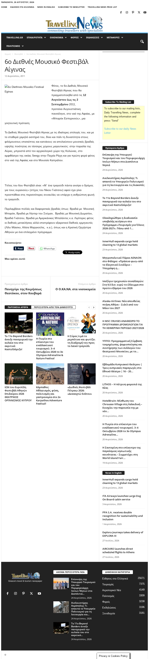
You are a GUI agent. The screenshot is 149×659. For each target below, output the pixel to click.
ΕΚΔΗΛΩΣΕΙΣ (92, 37)
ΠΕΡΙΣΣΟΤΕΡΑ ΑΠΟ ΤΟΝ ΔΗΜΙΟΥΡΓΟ (53, 307)
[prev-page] (89, 307)
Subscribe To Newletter (71, 7)
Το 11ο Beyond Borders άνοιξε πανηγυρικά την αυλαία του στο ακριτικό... (80, 629)
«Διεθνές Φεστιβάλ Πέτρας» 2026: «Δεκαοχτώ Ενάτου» (80, 390)
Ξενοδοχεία (108, 613)
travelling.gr (14, 37)
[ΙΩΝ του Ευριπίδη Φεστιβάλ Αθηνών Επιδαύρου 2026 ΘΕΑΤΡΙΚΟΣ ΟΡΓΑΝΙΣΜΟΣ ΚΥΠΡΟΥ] (19, 373)
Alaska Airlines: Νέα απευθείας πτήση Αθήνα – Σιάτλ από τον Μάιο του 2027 (121, 304)
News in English (46, 7)
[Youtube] (145, 12)
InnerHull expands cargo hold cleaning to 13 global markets (120, 243)
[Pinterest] (133, 12)
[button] (142, 42)
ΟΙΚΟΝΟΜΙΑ (56, 37)
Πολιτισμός (108, 596)
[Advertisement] (50, 173)
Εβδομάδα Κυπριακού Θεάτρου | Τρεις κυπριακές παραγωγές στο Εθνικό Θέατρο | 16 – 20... (122, 368)
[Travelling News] (74, 24)
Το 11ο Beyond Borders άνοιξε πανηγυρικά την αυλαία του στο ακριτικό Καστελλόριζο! (19, 342)
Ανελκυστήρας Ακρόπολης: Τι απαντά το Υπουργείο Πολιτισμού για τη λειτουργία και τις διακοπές (123, 181)
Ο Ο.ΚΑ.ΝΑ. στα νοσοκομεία (75, 289)
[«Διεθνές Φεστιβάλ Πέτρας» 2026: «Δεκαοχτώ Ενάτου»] (82, 373)
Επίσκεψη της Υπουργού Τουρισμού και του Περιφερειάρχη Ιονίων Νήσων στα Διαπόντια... (83, 586)
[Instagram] (127, 12)
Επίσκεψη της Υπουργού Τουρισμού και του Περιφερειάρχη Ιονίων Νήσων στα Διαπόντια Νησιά (123, 160)
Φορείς (106, 601)
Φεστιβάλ (18, 54)
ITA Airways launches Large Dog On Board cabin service (121, 497)
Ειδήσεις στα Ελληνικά (22, 7)
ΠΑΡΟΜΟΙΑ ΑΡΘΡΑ (18, 307)
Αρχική (8, 54)
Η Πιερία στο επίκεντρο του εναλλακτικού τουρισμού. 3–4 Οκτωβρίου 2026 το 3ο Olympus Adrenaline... (121, 429)
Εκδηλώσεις (109, 607)
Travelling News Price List (102, 7)
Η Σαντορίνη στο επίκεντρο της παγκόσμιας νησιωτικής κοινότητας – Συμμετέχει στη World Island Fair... (121, 453)
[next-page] (94, 307)
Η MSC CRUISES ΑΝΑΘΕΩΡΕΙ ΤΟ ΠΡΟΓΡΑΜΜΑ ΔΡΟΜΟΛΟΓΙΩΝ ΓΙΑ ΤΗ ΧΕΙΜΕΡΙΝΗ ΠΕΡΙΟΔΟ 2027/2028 (123, 324)
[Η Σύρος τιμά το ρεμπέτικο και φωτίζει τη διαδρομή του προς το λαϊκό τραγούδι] (82, 322)
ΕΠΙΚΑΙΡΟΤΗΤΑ (34, 37)
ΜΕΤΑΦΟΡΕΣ (113, 37)
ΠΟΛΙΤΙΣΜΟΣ (13, 46)
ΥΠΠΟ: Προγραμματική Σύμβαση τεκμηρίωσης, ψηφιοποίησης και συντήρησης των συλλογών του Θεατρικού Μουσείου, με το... (122, 346)
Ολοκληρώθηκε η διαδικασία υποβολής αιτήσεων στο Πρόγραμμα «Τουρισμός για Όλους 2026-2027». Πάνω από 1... (123, 223)
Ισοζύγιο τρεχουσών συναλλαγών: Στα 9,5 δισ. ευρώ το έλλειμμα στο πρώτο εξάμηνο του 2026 (123, 284)
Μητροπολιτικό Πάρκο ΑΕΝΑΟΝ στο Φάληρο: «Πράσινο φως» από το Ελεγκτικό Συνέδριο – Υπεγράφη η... (122, 263)
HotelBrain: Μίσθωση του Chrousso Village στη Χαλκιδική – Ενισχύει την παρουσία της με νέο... (122, 406)
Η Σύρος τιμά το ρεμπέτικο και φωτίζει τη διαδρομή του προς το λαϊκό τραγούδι (81, 341)
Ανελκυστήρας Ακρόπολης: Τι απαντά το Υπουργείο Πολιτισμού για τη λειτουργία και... (83, 608)
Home (4, 7)
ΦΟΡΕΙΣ (75, 37)
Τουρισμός (108, 584)
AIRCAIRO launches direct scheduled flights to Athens (118, 550)
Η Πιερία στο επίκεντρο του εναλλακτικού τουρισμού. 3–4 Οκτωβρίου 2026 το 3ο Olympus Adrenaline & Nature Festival (49, 348)
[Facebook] (121, 12)
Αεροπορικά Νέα (111, 590)
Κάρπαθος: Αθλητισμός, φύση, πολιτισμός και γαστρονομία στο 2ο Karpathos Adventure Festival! (49, 395)
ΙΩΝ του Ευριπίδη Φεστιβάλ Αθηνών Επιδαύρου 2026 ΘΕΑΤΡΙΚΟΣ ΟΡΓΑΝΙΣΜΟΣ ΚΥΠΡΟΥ (18, 393)
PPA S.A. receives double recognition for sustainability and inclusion (122, 516)
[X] (139, 12)
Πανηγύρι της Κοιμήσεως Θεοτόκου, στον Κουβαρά (23, 291)
